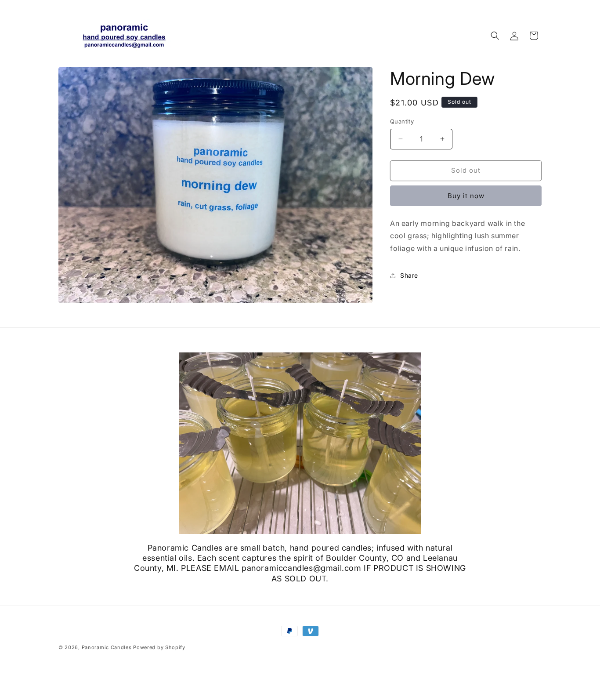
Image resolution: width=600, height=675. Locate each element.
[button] (495, 35)
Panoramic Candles (107, 647)
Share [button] (409, 275)
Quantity (402, 121)
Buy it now (466, 196)
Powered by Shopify (159, 647)
